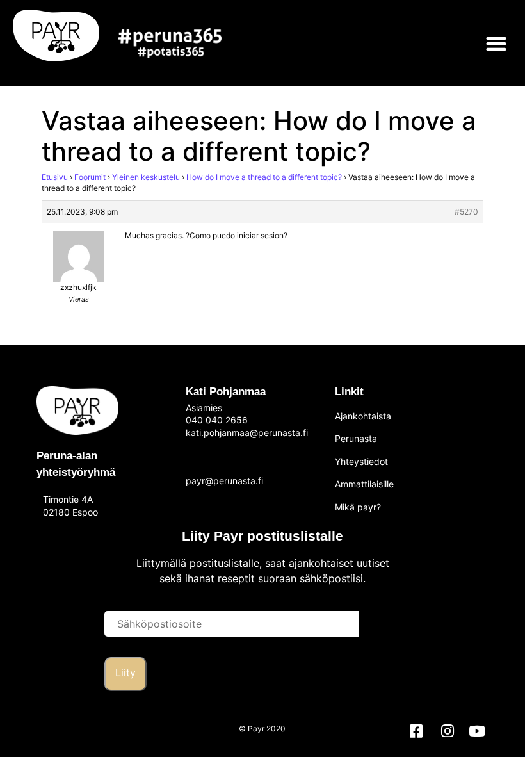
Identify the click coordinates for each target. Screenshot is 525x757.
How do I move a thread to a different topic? (264, 177)
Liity (125, 672)
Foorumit (90, 177)
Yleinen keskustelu (146, 177)
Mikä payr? (358, 506)
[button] (496, 43)
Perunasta (356, 438)
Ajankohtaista (363, 416)
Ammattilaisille (364, 483)
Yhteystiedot (361, 461)
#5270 (466, 211)
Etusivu (55, 177)
